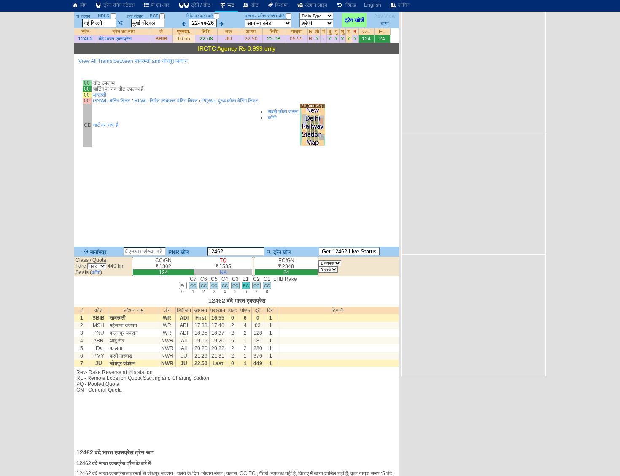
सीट (254, 5)
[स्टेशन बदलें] (120, 23)
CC (366, 32)
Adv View (385, 16)
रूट (230, 5)
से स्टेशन (83, 16)
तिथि (206, 32)
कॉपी (272, 118)
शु (342, 32)
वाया (385, 23)
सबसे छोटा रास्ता (283, 112)
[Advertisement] (236, 418)
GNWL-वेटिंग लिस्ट (111, 101)
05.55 (296, 39)
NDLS (104, 15)
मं (323, 32)
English (372, 5)
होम (82, 5)
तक (228, 32)
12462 (85, 39)
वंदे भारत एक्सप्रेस (115, 39)
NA (223, 272)
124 (366, 39)
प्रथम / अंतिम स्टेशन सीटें (265, 15)
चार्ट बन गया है (106, 125)
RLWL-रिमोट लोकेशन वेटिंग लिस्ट (166, 101)
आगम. (251, 32)
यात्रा (296, 32)
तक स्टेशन (135, 16)
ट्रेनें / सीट (200, 5)
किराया (281, 5)
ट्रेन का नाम (123, 32)
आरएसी (99, 95)
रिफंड (349, 5)
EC (382, 32)
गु (336, 32)
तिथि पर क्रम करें (199, 15)
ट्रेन (85, 32)
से (161, 32)
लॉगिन (403, 5)
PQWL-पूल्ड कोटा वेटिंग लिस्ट (230, 101)
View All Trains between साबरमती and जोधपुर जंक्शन (133, 61)
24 (382, 39)
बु (330, 32)
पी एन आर (159, 5)
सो (317, 32)
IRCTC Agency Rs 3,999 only (236, 48)
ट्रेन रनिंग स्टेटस (118, 5)
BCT (154, 15)
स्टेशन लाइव (315, 5)
